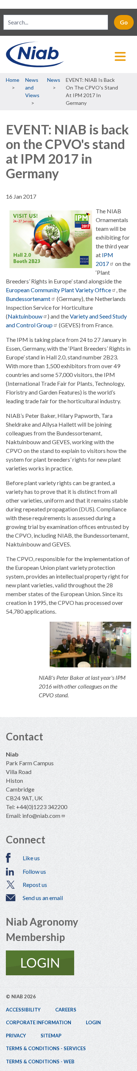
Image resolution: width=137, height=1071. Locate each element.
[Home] (68, 54)
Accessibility (23, 1010)
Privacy (16, 1035)
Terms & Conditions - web (40, 1061)
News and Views (32, 87)
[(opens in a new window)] (68, 962)
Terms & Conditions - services (46, 1048)
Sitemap (51, 1035)
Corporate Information (38, 1022)
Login (93, 1022)
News (53, 80)
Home (12, 80)
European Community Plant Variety (58, 289)
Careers (65, 1010)
